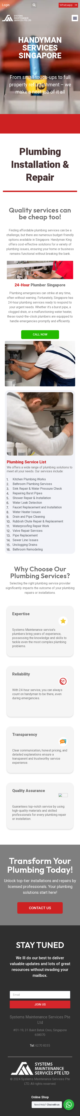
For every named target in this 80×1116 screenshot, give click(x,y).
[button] (34, 5)
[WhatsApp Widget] (68, 1104)
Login (6, 5)
